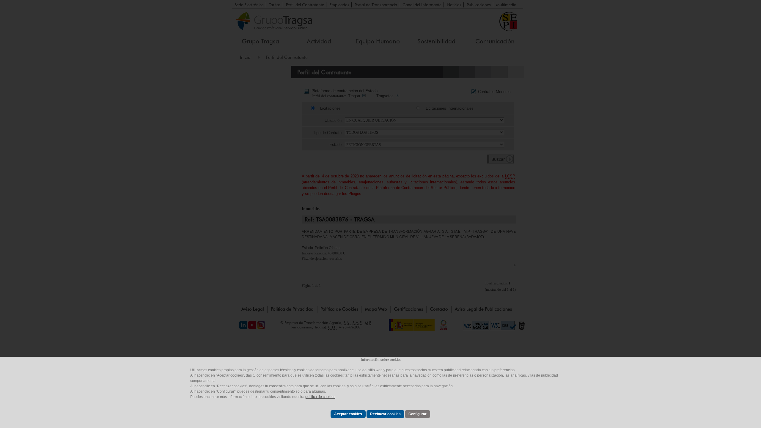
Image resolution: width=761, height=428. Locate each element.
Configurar (417, 414)
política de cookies (320, 397)
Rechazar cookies (385, 414)
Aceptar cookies (348, 414)
